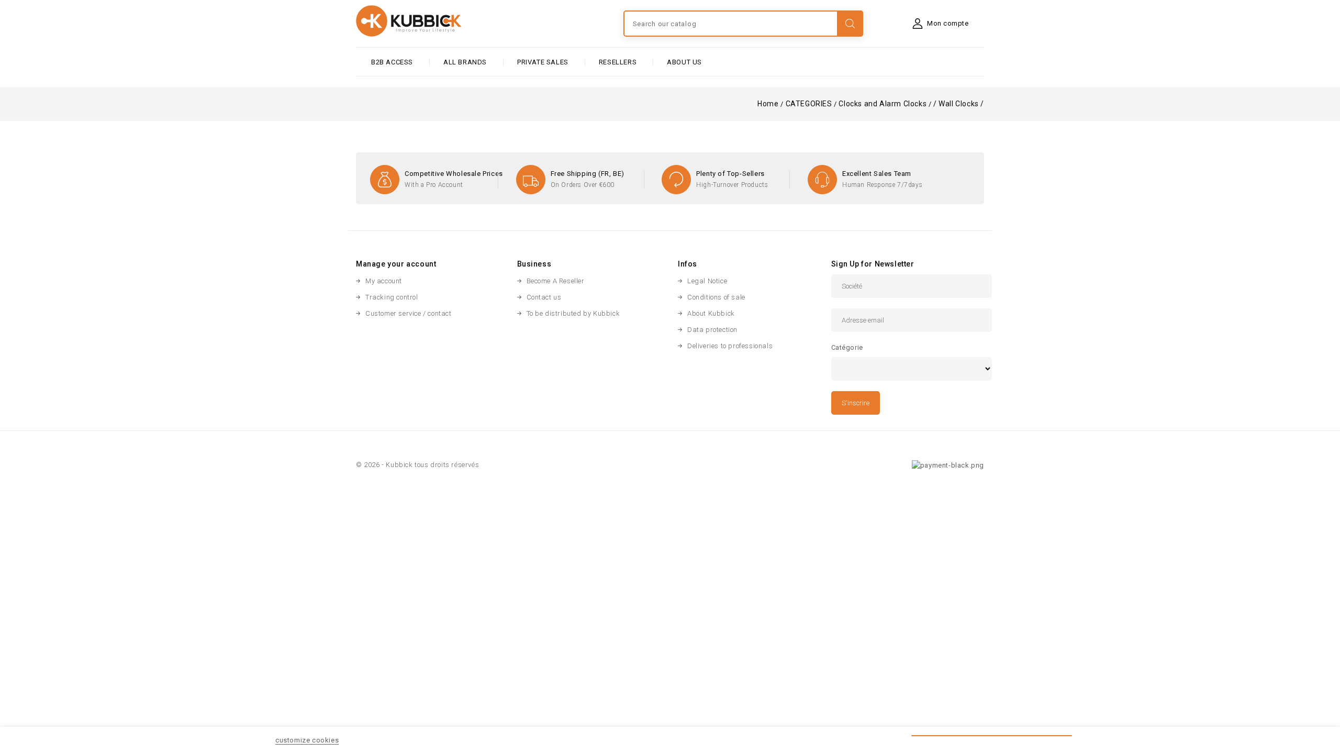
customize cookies (307, 740)
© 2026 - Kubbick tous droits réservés (417, 465)
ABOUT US (684, 62)
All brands (465, 62)
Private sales (542, 62)
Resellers (617, 62)
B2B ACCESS (392, 62)
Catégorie (847, 347)
